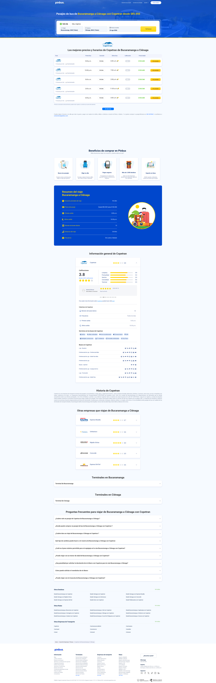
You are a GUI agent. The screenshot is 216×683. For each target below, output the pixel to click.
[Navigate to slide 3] (104, 297)
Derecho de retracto (58, 667)
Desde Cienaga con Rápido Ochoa (63, 597)
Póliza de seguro (58, 670)
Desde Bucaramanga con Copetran (63, 594)
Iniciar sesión (156, 2)
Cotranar (128, 632)
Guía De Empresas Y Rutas (66, 642)
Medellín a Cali (122, 669)
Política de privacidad (59, 664)
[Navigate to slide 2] (102, 297)
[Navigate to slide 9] (114, 297)
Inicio (56, 642)
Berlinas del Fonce (101, 664)
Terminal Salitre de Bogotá (82, 660)
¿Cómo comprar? (58, 658)
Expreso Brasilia (100, 660)
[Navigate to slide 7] (110, 297)
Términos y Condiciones (59, 666)
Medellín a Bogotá (123, 658)
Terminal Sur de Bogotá (81, 658)
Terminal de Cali (79, 667)
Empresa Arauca (101, 670)
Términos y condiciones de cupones (62, 661)
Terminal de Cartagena (81, 669)
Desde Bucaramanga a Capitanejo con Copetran (138, 610)
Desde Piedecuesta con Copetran (134, 600)
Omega (98, 667)
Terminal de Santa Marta (81, 670)
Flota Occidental (101, 669)
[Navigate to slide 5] (107, 297)
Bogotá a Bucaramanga (124, 660)
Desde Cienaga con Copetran (97, 594)
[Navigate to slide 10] (115, 297)
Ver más (77, 675)
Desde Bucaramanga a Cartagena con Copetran (66, 613)
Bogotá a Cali (122, 663)
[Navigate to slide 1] (100, 297)
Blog (55, 657)
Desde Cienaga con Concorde (133, 597)
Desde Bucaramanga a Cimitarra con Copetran (138, 613)
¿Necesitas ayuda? (148, 655)
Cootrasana (129, 626)
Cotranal (92, 632)
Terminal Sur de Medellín (81, 661)
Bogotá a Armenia (123, 666)
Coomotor (99, 661)
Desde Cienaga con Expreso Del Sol (63, 600)
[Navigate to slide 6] (109, 297)
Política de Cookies (58, 672)
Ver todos (157, 589)
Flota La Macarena (101, 672)
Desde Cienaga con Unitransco (98, 597)
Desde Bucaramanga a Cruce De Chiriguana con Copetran (105, 616)
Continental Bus (100, 673)
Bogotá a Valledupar (123, 673)
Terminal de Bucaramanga (82, 664)
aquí (113, 301)
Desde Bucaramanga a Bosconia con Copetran (66, 610)
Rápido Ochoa (100, 666)
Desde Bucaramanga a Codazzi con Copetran (66, 616)
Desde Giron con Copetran (97, 600)
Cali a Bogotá (122, 664)
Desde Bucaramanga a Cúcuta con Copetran (137, 616)
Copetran (99, 301)
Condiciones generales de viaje (61, 669)
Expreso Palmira (101, 663)
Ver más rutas (108, 108)
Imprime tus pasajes (126, 2)
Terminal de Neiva (80, 672)
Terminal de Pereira (80, 673)
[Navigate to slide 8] (112, 297)
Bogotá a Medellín (123, 657)
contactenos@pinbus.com (61, 115)
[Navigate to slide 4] (105, 297)
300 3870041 (150, 114)
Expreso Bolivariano (101, 658)
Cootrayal (56, 629)
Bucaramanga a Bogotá (124, 661)
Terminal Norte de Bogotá (81, 657)
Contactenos (57, 673)
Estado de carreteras (58, 660)
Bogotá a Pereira (122, 667)
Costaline (128, 629)
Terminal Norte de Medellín (82, 663)
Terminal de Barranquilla (81, 666)
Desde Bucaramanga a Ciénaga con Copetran (102, 613)
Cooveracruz (93, 629)
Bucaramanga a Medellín (124, 672)
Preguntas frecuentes (59, 663)
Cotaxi (55, 632)
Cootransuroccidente (95, 626)
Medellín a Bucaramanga (124, 670)
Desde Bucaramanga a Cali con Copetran (100, 610)
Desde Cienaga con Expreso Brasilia (135, 594)
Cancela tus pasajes (137, 2)
